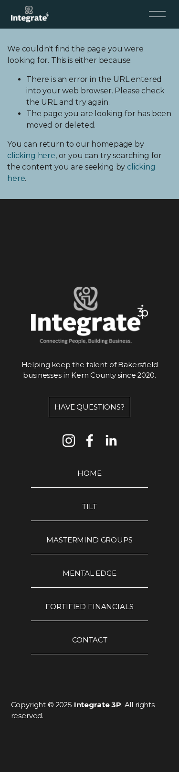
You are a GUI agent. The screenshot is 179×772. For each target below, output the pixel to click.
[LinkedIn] (110, 440)
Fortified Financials (89, 606)
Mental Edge (89, 573)
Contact (89, 640)
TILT (89, 506)
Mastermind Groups (89, 540)
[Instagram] (68, 440)
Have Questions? (89, 407)
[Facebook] (89, 440)
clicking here (31, 155)
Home (89, 473)
